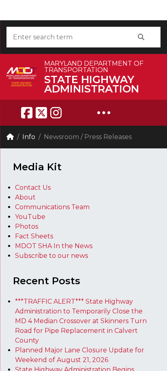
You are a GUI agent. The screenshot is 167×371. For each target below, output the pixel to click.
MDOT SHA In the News (53, 246)
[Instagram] (56, 112)
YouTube (30, 217)
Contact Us (33, 187)
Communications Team (52, 207)
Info (28, 137)
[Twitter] (41, 112)
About (25, 197)
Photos (26, 226)
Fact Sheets (34, 236)
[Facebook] (26, 112)
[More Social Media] (104, 112)
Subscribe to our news (51, 255)
